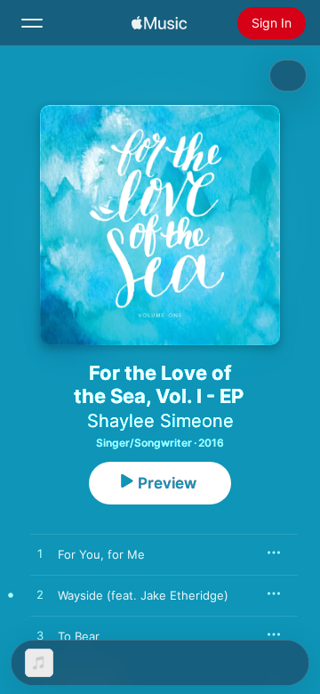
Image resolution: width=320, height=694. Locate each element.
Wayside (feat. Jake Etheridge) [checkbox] (143, 595)
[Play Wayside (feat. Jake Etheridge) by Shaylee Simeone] (40, 595)
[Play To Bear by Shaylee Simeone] (40, 636)
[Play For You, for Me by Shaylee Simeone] (40, 554)
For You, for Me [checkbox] (101, 554)
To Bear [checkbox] (79, 636)
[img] (159, 23)
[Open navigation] (32, 23)
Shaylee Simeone (160, 421)
